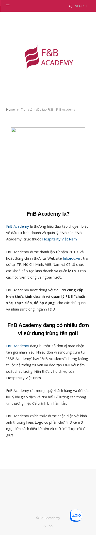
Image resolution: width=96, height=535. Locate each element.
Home (10, 109)
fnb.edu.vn (71, 258)
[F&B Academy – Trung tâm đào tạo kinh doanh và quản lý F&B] (48, 57)
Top (49, 526)
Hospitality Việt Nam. (60, 239)
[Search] (70, 6)
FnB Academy (17, 226)
